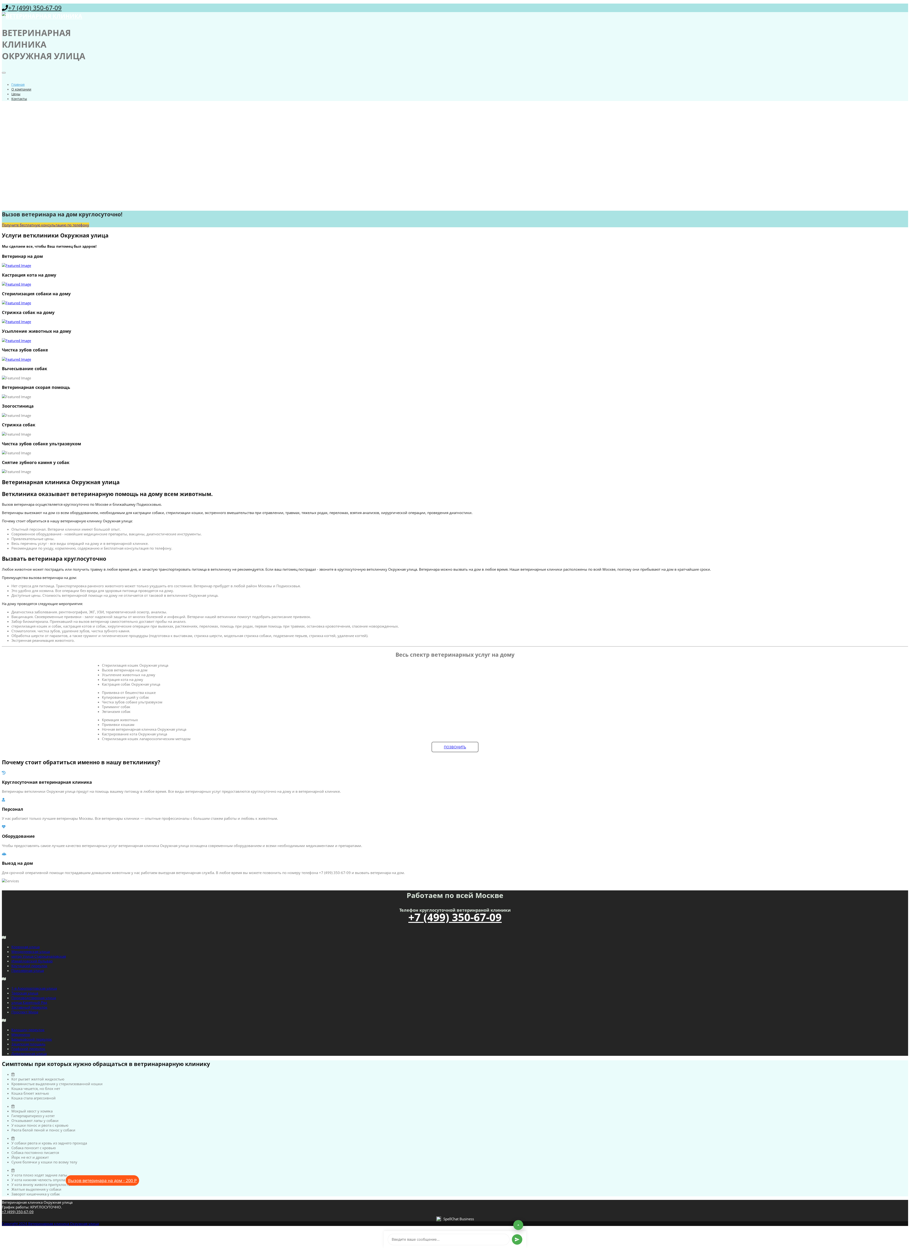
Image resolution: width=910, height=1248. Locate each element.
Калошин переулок (28, 1029)
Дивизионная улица (29, 1053)
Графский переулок (28, 1048)
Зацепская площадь (28, 1044)
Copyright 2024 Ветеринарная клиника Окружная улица (50, 1223)
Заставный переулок (29, 1007)
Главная (18, 84)
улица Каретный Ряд (29, 1002)
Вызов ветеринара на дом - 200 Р (102, 1180)
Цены (15, 94)
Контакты (19, 98)
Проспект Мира (24, 1012)
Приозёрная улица (27, 970)
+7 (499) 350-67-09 (35, 8)
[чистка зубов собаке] (455, 359)
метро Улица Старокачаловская (38, 956)
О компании (21, 89)
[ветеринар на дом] (455, 265)
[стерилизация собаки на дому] (455, 303)
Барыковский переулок (31, 1039)
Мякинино (20, 1034)
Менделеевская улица (30, 951)
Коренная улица (25, 946)
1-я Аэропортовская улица (34, 988)
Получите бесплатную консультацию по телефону (45, 225)
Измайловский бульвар (32, 961)
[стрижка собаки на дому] (455, 321)
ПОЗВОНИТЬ (455, 747)
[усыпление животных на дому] (455, 340)
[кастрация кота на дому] (455, 284)
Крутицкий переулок (29, 965)
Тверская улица (24, 993)
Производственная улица (33, 997)
